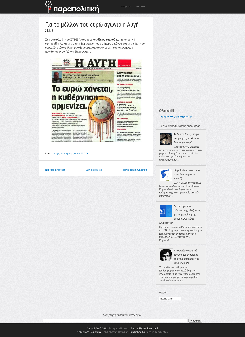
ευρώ (77, 153)
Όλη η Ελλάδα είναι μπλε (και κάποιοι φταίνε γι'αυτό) (187, 174)
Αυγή (56, 153)
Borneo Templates (157, 331)
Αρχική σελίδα (94, 169)
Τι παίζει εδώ (126, 7)
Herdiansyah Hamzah (115, 331)
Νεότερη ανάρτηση (55, 169)
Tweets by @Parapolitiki (175, 117)
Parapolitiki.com (119, 328)
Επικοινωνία (140, 7)
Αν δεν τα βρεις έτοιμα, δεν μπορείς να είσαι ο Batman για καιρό (186, 138)
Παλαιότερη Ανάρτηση (135, 169)
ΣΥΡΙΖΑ (84, 153)
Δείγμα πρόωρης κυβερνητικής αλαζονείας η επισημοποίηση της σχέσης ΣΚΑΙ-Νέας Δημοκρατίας (180, 214)
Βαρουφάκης (66, 153)
